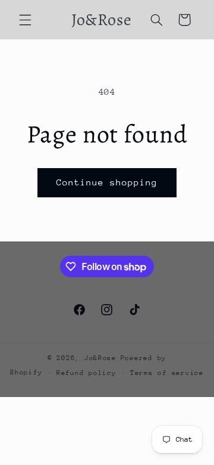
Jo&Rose (100, 358)
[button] (25, 19)
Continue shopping (107, 182)
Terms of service (167, 373)
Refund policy (86, 373)
